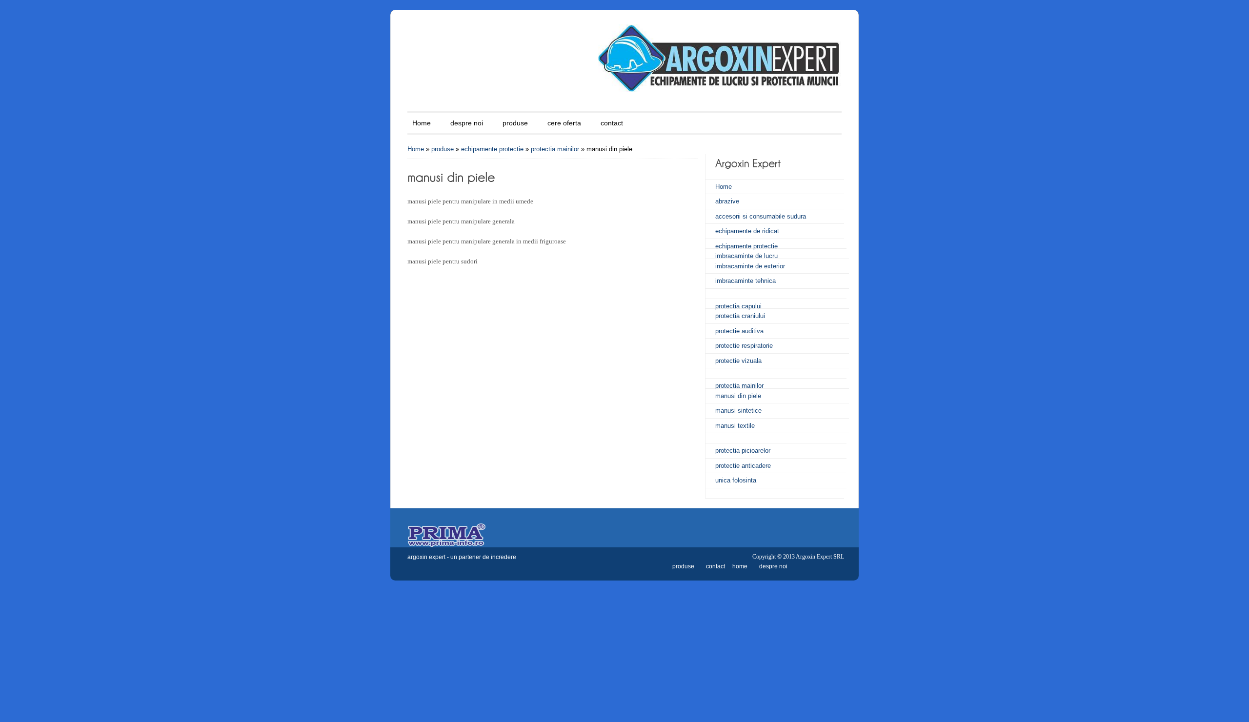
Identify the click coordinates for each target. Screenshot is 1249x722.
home (739, 566)
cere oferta (564, 123)
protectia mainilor (555, 149)
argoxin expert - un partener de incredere (461, 557)
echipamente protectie (492, 149)
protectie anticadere (743, 465)
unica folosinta (735, 480)
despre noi (466, 123)
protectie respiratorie (744, 345)
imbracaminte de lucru (746, 256)
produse (515, 123)
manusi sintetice (738, 410)
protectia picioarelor (742, 450)
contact (612, 123)
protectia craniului (740, 316)
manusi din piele (738, 396)
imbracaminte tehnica (745, 280)
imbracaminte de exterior (750, 266)
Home (421, 123)
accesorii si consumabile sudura (760, 216)
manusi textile (735, 425)
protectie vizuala (738, 360)
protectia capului (738, 306)
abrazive (727, 201)
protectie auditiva (739, 331)
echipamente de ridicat (747, 231)
